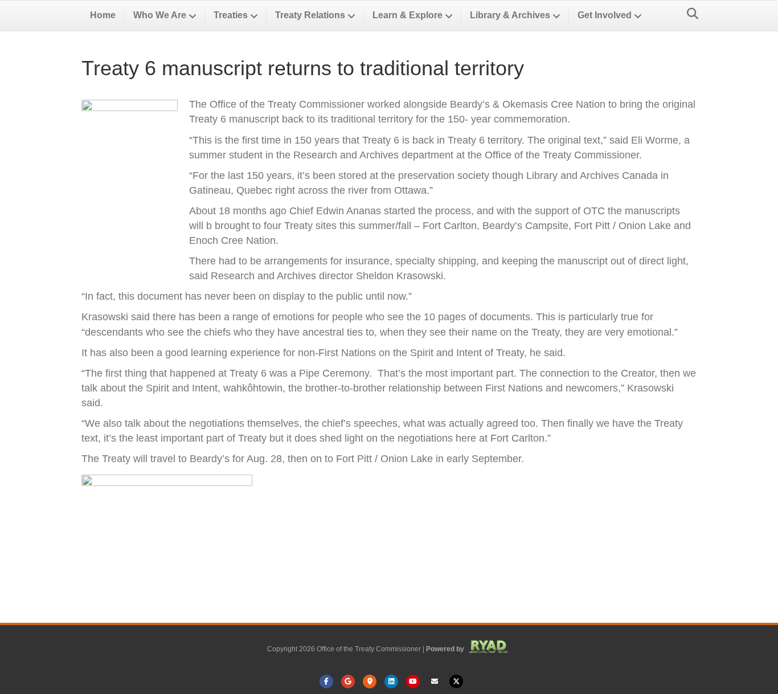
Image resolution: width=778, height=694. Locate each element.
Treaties (231, 15)
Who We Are (159, 15)
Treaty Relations (310, 15)
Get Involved (605, 15)
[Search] (689, 13)
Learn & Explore (407, 15)
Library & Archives (510, 15)
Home (103, 15)
